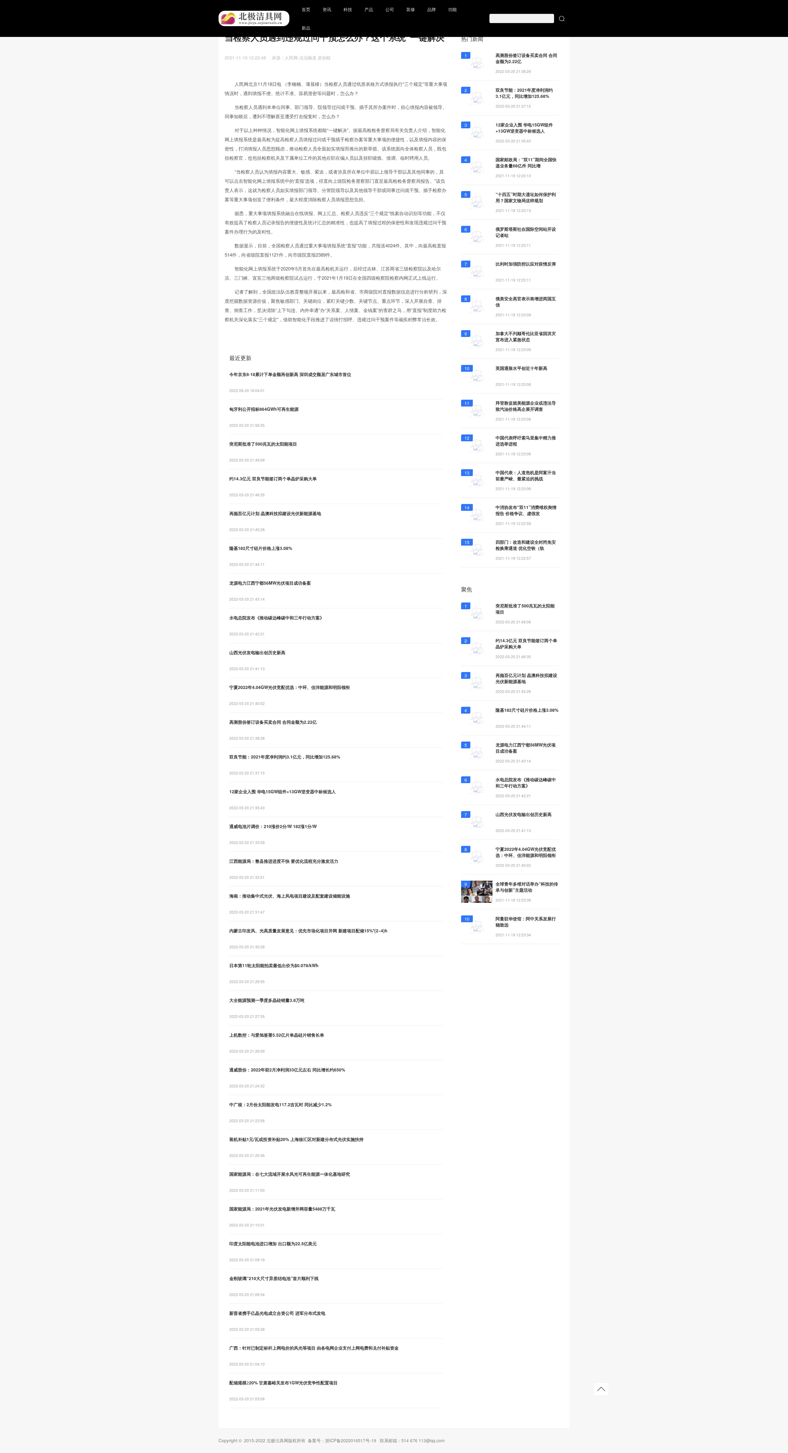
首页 (306, 9)
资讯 (327, 9)
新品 (306, 28)
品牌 (431, 9)
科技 (348, 9)
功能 (452, 9)
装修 (410, 9)
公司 (389, 9)
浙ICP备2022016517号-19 (350, 1440)
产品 (368, 9)
